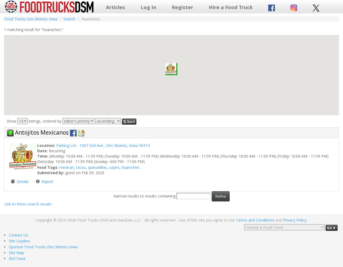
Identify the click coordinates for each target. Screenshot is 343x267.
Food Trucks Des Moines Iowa (30, 18)
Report (47, 181)
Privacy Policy (295, 220)
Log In (148, 7)
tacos (81, 167)
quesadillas (97, 167)
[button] (171, 69)
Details (23, 181)
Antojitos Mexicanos (42, 132)
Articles (115, 7)
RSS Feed (17, 258)
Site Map (16, 252)
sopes (114, 167)
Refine (220, 196)
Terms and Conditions (255, 220)
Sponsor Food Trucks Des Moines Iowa (43, 246)
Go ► (331, 227)
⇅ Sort (129, 121)
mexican (66, 167)
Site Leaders (19, 240)
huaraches (131, 167)
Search (69, 18)
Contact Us (18, 235)
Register (182, 7)
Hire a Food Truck (231, 7)
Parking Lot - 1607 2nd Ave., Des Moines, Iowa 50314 (103, 145)
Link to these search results (28, 204)
